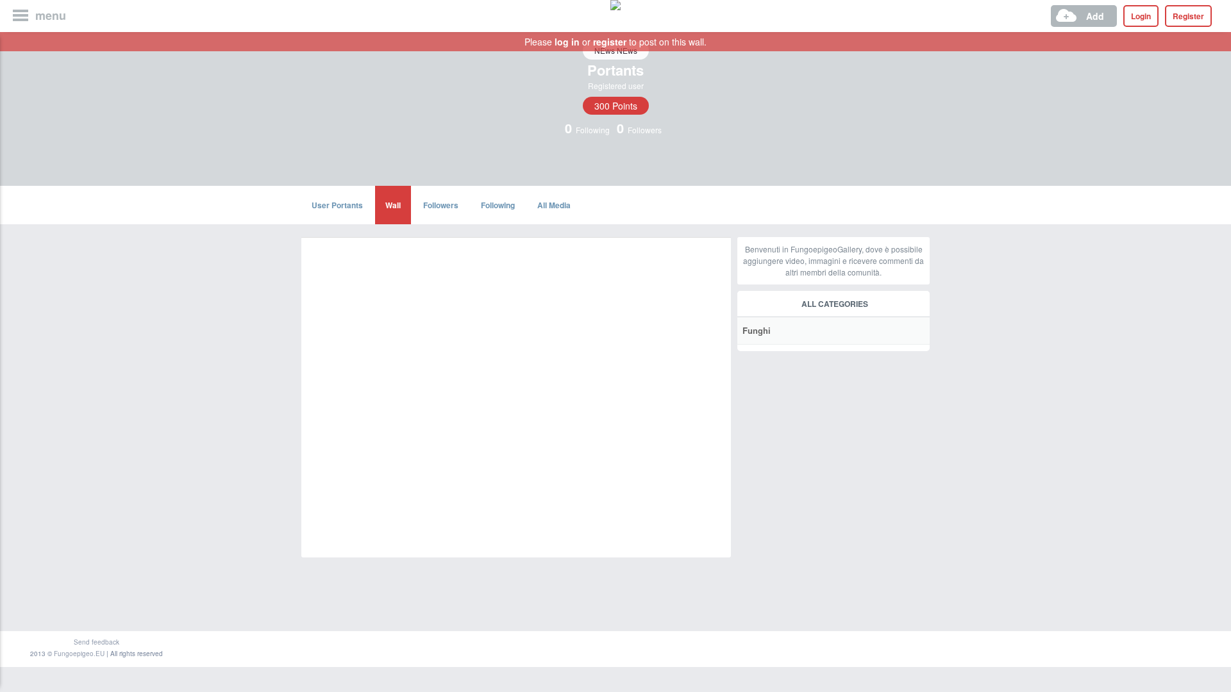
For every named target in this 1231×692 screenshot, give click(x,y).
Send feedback (96, 642)
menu (50, 15)
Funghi (756, 330)
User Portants (337, 205)
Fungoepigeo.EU (79, 653)
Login (1141, 16)
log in (567, 41)
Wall (393, 205)
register (609, 41)
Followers (440, 205)
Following (498, 205)
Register (1188, 16)
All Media (554, 205)
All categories (834, 303)
